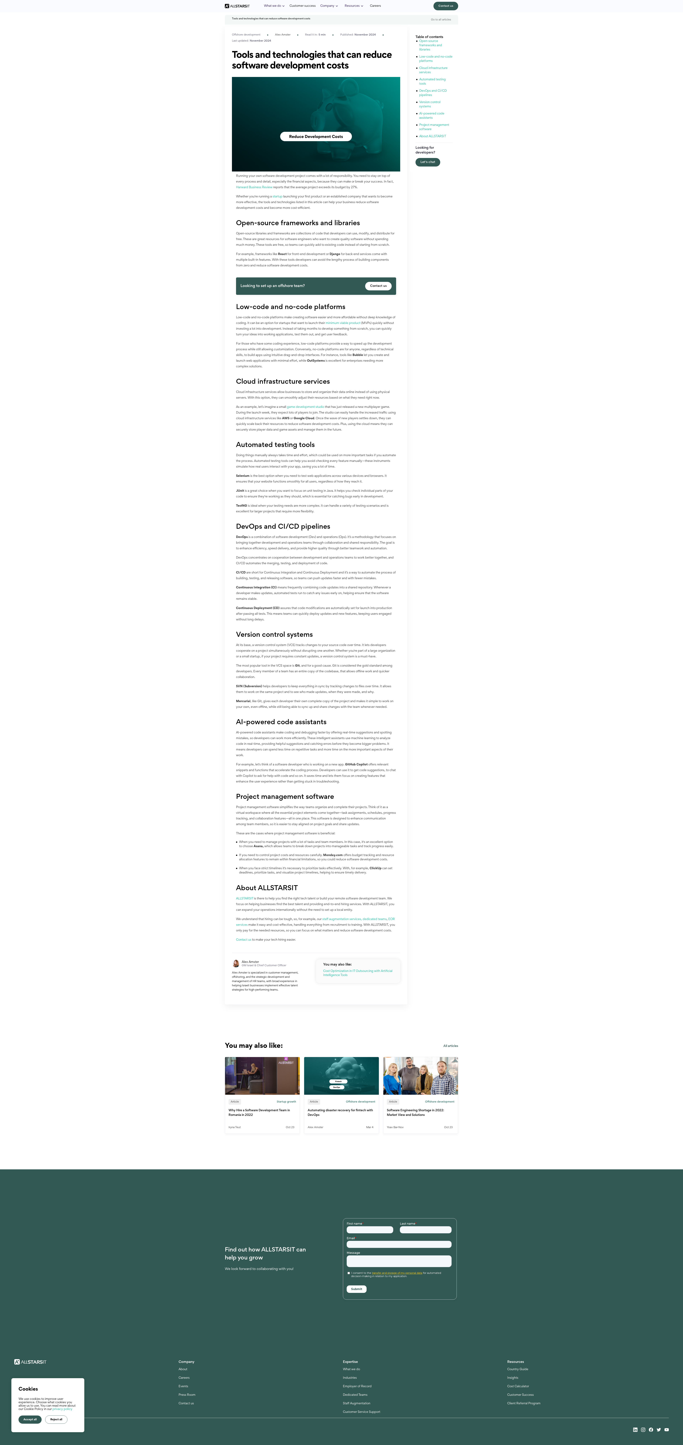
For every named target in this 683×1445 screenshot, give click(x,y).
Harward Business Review (254, 187)
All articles (450, 1046)
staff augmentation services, (342, 919)
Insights (512, 1378)
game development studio (305, 407)
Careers (375, 6)
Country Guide (517, 1369)
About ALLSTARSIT (434, 136)
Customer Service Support (361, 1412)
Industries (350, 1378)
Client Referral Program (524, 1403)
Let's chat (427, 162)
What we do (351, 1369)
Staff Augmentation (356, 1403)
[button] (274, 6)
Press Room (187, 1395)
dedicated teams (375, 919)
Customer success (303, 6)
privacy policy (62, 1409)
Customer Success (520, 1395)
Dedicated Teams (355, 1395)
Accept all (30, 1419)
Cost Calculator (518, 1386)
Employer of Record (357, 1386)
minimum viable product (343, 323)
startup (277, 196)
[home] (237, 6)
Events (183, 1386)
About (183, 1369)
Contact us (445, 6)
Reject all (56, 1419)
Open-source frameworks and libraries (430, 45)
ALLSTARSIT (244, 898)
